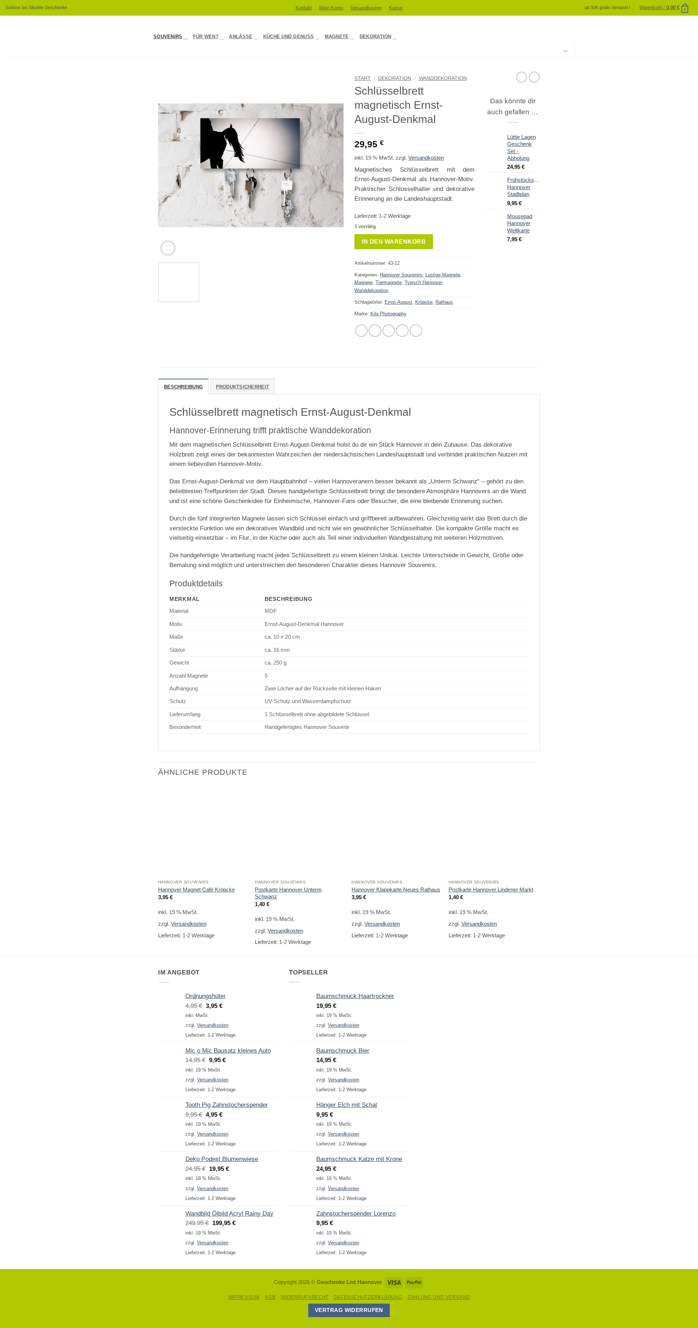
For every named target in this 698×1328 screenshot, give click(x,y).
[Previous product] (534, 77)
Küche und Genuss (288, 36)
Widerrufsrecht (305, 1297)
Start (362, 78)
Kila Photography (388, 313)
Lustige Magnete (442, 275)
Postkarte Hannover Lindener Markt (491, 889)
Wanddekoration (443, 78)
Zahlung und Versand (439, 1297)
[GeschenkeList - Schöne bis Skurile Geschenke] (74, 36)
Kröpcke (424, 302)
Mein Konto (331, 8)
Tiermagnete (389, 282)
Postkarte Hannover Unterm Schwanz (288, 893)
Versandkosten (366, 8)
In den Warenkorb (394, 241)
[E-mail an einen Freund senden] (388, 330)
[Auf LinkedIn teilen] (416, 330)
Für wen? (205, 36)
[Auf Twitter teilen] (375, 330)
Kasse (395, 8)
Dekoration (376, 36)
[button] (664, 7)
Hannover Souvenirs (401, 275)
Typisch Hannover (423, 282)
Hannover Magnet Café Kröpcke (196, 889)
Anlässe (240, 36)
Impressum (244, 1297)
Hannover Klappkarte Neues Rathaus (396, 889)
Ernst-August (398, 302)
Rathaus (444, 302)
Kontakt (304, 8)
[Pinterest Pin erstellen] (402, 330)
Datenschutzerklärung (368, 1297)
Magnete (337, 36)
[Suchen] (566, 48)
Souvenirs (167, 36)
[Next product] (521, 77)
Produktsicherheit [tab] (242, 387)
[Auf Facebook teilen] (361, 330)
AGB (270, 1297)
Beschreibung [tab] (183, 387)
